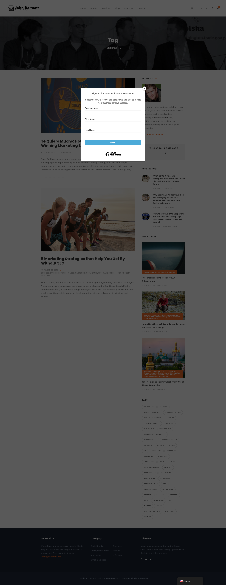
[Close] (144, 88)
